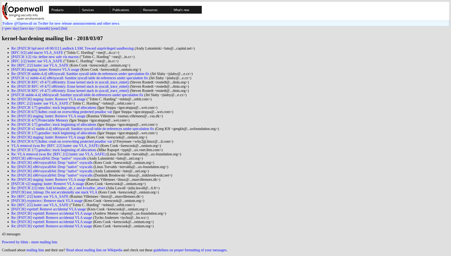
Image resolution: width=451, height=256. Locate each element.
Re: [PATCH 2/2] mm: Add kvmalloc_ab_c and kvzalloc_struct (58, 188)
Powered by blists (15, 242)
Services (88, 10)
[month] (44, 28)
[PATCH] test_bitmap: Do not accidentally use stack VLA (54, 192)
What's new (181, 10)
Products (57, 10)
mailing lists (35, 250)
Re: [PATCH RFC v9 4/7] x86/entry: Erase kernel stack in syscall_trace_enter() (70, 82)
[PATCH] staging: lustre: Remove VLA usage (45, 69)
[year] (55, 28)
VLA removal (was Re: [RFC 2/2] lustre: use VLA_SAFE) (55, 146)
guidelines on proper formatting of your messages (189, 250)
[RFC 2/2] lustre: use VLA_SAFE (36, 61)
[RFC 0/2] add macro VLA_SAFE (37, 53)
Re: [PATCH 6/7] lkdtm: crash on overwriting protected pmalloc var (61, 112)
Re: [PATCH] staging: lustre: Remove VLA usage (48, 99)
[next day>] (28, 28)
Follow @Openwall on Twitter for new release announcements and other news (61, 23)
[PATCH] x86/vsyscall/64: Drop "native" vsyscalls (48, 158)
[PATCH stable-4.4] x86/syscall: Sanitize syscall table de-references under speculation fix (77, 95)
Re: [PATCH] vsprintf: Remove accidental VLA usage (51, 213)
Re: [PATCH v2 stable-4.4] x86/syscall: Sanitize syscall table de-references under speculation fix (82, 129)
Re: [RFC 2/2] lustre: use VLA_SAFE (40, 65)
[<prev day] (10, 28)
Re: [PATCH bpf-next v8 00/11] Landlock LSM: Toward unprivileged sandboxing (72, 48)
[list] (64, 28)
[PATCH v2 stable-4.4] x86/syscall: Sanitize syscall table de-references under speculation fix (79, 78)
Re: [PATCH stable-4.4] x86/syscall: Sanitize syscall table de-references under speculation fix (80, 74)
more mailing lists (44, 242)
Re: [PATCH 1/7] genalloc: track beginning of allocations (53, 108)
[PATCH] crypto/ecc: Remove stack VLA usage (47, 201)
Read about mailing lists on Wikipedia (94, 250)
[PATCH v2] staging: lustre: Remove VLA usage (47, 184)
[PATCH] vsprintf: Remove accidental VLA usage (48, 209)
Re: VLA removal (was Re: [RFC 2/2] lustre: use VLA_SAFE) (58, 154)
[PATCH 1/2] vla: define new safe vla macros (45, 57)
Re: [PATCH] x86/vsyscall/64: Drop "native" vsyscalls (52, 163)
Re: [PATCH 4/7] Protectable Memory (39, 120)
